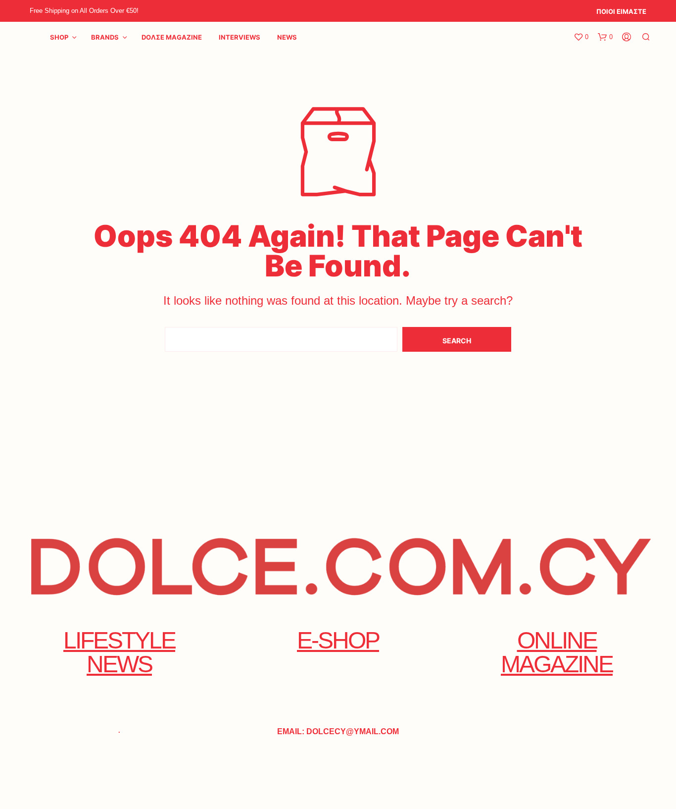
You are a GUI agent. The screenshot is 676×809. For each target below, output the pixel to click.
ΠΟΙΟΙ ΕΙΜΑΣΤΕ (621, 11)
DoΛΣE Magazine (172, 37)
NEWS (287, 37)
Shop (59, 37)
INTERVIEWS (239, 37)
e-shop (338, 640)
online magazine (557, 652)
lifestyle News (119, 652)
